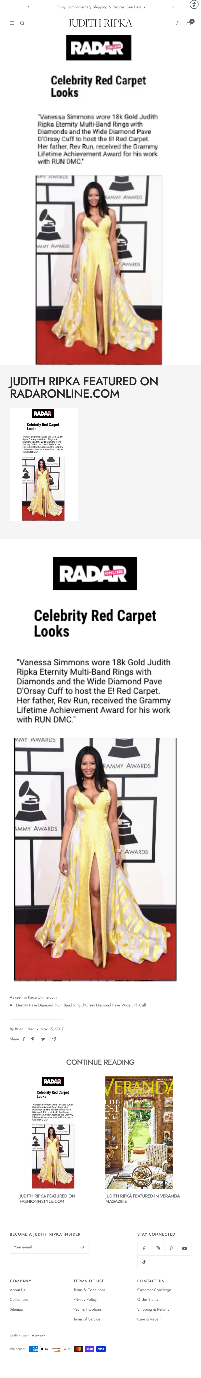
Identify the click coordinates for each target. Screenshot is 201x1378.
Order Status (147, 1299)
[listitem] (24, 1039)
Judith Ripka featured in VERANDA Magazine (142, 1199)
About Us (17, 1290)
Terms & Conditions (89, 1290)
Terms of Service (87, 1319)
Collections (19, 1299)
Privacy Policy (85, 1299)
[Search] (22, 23)
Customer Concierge (154, 1290)
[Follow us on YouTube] (184, 1248)
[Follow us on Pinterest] (171, 1248)
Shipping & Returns (153, 1309)
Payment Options (87, 1309)
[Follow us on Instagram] (157, 1248)
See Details (135, 7)
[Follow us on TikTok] (144, 1262)
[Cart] (188, 23)
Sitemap (16, 1309)
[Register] (82, 1247)
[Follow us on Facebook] (144, 1248)
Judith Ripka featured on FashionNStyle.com (47, 1199)
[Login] (178, 23)
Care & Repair (149, 1319)
